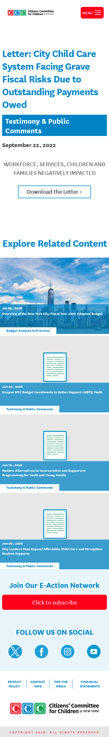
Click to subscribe (54, 602)
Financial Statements (90, 684)
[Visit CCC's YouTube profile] (94, 651)
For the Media (60, 684)
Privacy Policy (14, 684)
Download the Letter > (54, 191)
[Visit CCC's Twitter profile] (15, 651)
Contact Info (37, 684)
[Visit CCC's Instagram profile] (67, 651)
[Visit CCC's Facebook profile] (41, 651)
